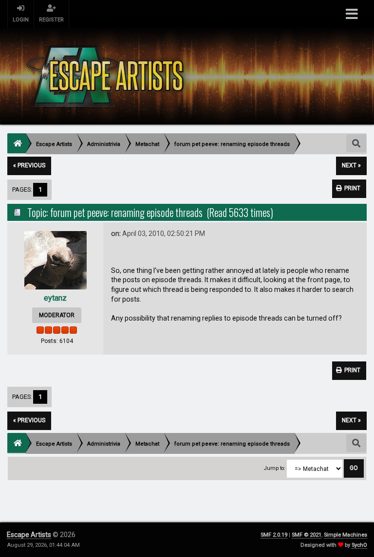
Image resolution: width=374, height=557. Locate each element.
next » (351, 165)
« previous (29, 165)
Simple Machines (345, 535)
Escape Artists (29, 535)
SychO (359, 545)
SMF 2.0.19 (274, 535)
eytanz (55, 298)
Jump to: (274, 468)
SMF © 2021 (306, 535)
